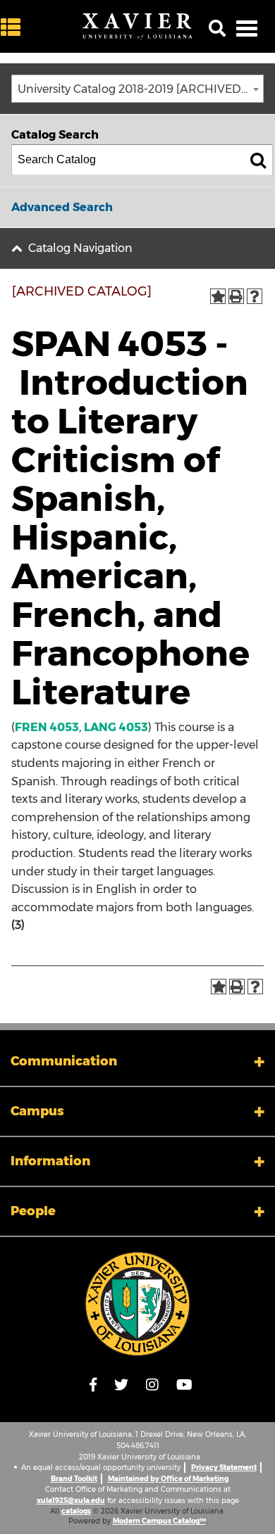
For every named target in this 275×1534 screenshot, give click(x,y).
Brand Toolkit (74, 1478)
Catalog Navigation (80, 248)
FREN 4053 (47, 727)
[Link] (137, 1304)
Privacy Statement (224, 1467)
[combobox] (137, 89)
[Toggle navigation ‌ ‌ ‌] (246, 28)
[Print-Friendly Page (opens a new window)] (236, 296)
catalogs (76, 1511)
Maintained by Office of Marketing (168, 1478)
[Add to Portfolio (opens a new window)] (218, 296)
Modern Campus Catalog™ (159, 1521)
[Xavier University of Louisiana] (137, 26)
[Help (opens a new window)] (254, 296)
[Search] (258, 159)
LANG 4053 (116, 727)
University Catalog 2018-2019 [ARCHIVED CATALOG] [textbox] (140, 89)
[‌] (14, 28)
